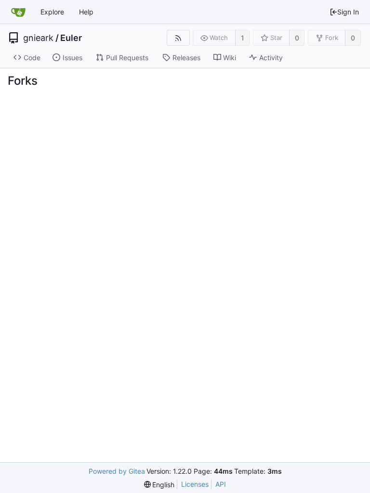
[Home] (18, 12)
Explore (52, 12)
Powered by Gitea (117, 471)
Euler (71, 38)
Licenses (195, 484)
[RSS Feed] (178, 38)
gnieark (38, 38)
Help (86, 12)
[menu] (159, 484)
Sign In (348, 12)
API (220, 484)
